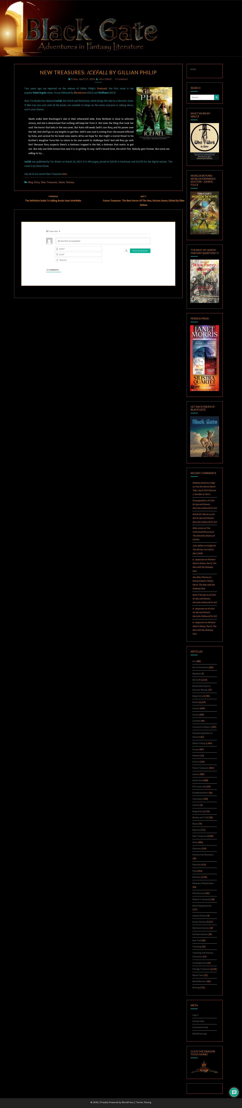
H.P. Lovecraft (198, 786)
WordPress (128, 1102)
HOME (193, 69)
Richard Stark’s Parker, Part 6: (203, 584)
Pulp (194, 870)
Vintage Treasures (201, 969)
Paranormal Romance (202, 854)
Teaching (196, 946)
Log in (195, 1015)
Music (195, 823)
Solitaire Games (200, 934)
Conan (195, 714)
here (64, 173)
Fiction (195, 761)
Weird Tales (197, 975)
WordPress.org (199, 1033)
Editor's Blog (198, 743)
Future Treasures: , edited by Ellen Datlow (143, 200)
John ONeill (105, 79)
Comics (195, 708)
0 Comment (121, 79)
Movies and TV (199, 817)
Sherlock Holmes (200, 927)
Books (195, 702)
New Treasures (49, 182)
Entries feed (198, 1021)
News (195, 842)
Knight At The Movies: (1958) (204, 549)
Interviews (197, 798)
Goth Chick (197, 780)
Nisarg (147, 1102)
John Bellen (198, 545)
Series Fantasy (66, 182)
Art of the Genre (200, 667)
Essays (195, 749)
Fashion (196, 755)
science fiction (199, 915)
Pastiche (196, 864)
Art (194, 661)
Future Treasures (200, 767)
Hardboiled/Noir (200, 792)
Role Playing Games (202, 905)
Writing (196, 987)
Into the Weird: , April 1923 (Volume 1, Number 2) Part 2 (204, 490)
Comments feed (200, 1027)
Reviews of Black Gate (202, 883)
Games (195, 774)
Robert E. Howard (200, 899)
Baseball (196, 673)
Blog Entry (33, 182)
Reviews (196, 877)
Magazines (197, 811)
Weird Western (199, 981)
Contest (196, 720)
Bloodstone (80, 92)
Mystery (196, 829)
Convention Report (201, 726)
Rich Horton (198, 893)
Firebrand (102, 88)
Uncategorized (199, 962)
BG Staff (196, 679)
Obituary (196, 848)
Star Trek (196, 940)
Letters (196, 805)
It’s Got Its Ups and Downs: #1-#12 (204, 504)
